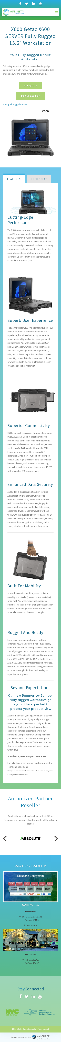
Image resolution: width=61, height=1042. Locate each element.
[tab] (14, 178)
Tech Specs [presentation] (39, 179)
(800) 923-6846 (32, 925)
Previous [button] (5, 838)
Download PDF (30, 95)
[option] (30, 838)
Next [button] (55, 838)
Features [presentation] (14, 179)
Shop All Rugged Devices (15, 104)
